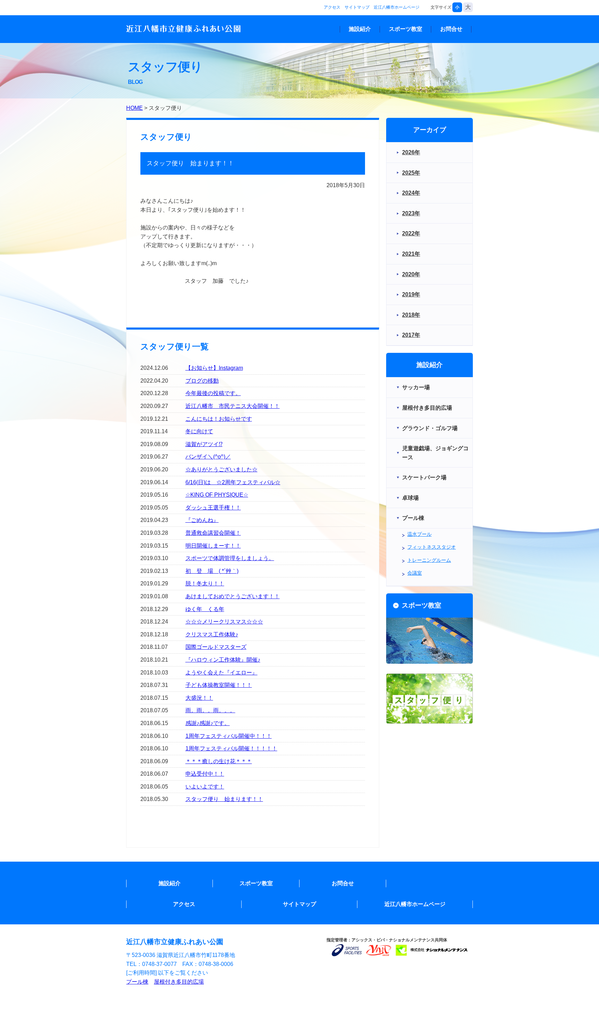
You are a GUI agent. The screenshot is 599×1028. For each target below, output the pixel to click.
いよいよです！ (204, 787)
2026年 (411, 152)
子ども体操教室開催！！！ (218, 685)
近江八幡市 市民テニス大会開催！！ (232, 406)
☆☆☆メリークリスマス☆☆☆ (224, 622)
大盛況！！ (199, 698)
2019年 (411, 294)
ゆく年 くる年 (204, 609)
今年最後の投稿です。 (213, 393)
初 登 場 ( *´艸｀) (211, 571)
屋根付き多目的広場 (179, 982)
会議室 (414, 573)
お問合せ (451, 29)
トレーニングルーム (429, 560)
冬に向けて (199, 431)
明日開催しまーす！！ (213, 546)
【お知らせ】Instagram (214, 368)
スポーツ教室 (405, 29)
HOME (134, 108)
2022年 (411, 233)
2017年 (411, 335)
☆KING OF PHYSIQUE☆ (216, 495)
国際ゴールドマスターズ (215, 647)
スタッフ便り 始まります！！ (224, 799)
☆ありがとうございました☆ (221, 469)
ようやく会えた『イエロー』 (221, 673)
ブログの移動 (202, 381)
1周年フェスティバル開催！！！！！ (231, 748)
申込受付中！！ (204, 774)
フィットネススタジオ (431, 547)
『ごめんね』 (202, 520)
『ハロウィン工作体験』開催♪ (222, 660)
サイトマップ (357, 7)
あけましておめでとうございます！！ (232, 596)
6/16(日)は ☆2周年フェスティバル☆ (232, 482)
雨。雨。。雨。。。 (210, 710)
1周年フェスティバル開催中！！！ (228, 736)
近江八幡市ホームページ (396, 7)
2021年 (411, 254)
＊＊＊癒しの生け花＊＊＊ (218, 761)
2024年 (411, 193)
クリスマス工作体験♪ (211, 634)
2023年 (411, 213)
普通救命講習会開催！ (213, 533)
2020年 (411, 274)
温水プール (419, 534)
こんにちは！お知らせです (218, 419)
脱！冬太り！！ (204, 583)
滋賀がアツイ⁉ (204, 444)
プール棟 (137, 982)
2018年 (411, 315)
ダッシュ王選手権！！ (213, 508)
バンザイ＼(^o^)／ (208, 457)
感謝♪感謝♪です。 (207, 723)
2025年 (411, 173)
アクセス (332, 7)
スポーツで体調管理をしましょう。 (229, 558)
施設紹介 (360, 29)
